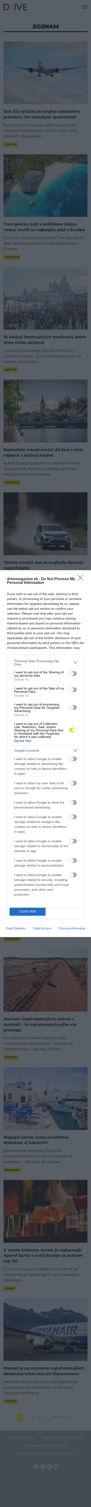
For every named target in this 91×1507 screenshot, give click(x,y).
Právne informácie (72, 928)
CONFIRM (27, 911)
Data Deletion (16, 928)
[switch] (73, 673)
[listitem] (45, 662)
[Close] (81, 579)
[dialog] (45, 753)
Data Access (42, 928)
